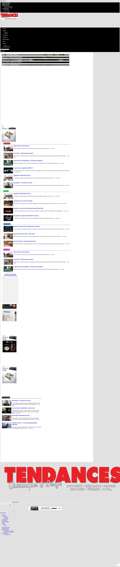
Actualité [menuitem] (3, 514)
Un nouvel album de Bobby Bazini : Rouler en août (23, 408)
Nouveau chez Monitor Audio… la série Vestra (24, 233)
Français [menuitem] (3, 524)
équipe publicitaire (15, 502)
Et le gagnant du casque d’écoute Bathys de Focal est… (26, 215)
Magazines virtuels (6, 4)
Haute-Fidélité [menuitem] (4, 520)
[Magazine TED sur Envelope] (10, 505)
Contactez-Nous (5, 8)
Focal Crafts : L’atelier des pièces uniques (12, 57)
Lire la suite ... (52, 148)
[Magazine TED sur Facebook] (1, 505)
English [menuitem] (5, 525)
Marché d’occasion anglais (8, 7)
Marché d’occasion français (8, 6)
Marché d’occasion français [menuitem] (9, 530)
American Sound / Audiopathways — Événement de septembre (17, 59)
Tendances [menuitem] (4, 515)
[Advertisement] (9, 81)
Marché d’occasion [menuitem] (5, 529)
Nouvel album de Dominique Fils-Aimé (20, 415)
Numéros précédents (6, 2)
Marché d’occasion (5, 5)
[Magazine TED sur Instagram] (7, 505)
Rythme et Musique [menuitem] (5, 521)
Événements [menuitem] (6, 517)
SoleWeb (13, 511)
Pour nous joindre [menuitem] (7, 534)
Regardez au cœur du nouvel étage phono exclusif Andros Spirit (28, 208)
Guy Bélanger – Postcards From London (23, 182)
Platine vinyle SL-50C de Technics (10, 54)
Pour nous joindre (6, 10)
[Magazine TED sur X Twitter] (4, 505)
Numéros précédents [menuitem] (6, 527)
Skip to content (3, 0)
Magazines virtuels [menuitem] (5, 528)
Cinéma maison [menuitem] (5, 519)
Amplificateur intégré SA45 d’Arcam (10, 64)
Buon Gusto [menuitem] (6, 518)
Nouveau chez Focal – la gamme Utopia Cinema (25, 241)
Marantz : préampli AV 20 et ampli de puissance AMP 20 (27, 226)
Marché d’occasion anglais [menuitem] (8, 532)
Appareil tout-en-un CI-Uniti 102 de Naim (23, 201)
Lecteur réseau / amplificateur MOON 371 (12, 62)
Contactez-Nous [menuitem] (5, 533)
